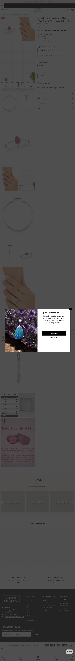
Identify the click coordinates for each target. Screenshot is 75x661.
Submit (54, 333)
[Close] (70, 309)
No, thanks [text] (55, 338)
